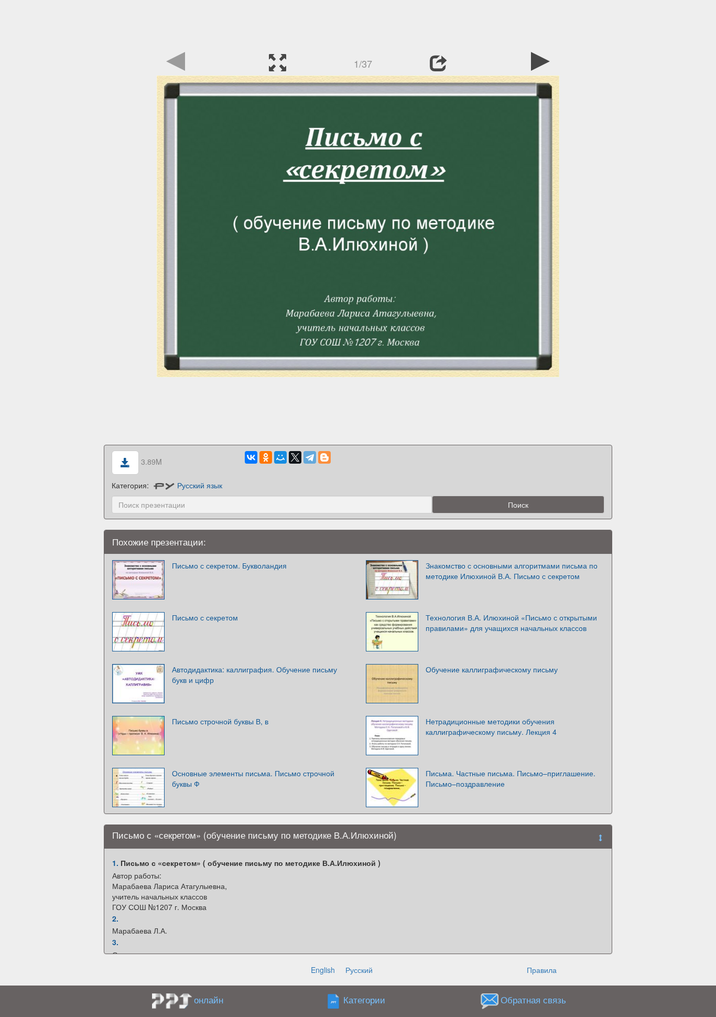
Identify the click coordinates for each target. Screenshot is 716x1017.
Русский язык (199, 485)
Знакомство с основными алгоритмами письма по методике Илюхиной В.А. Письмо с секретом (512, 570)
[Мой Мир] (280, 457)
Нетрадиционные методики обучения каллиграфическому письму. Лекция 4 (491, 726)
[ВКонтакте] (251, 457)
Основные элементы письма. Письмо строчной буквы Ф (253, 778)
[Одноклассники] (265, 457)
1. (115, 863)
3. (115, 942)
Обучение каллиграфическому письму (492, 669)
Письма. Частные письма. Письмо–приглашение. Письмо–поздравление (510, 778)
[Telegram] (309, 457)
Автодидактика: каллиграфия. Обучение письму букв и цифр (254, 674)
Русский (359, 970)
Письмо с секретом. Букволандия (229, 565)
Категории (364, 1000)
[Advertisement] (358, 23)
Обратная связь (533, 1000)
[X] (295, 457)
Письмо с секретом (205, 617)
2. (115, 918)
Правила (542, 970)
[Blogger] (324, 457)
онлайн (208, 999)
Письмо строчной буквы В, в (220, 721)
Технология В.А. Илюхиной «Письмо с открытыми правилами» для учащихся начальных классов (511, 622)
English (323, 970)
